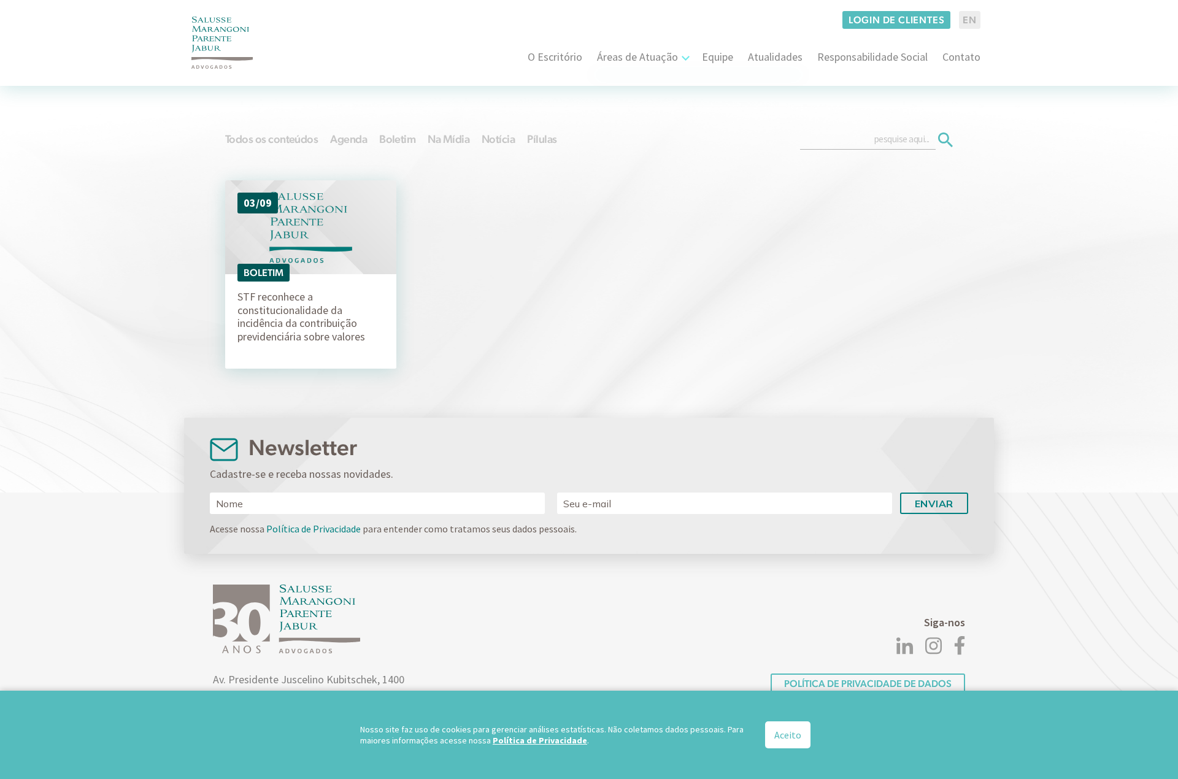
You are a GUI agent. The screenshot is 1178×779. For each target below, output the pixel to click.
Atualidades (775, 57)
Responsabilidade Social (872, 57)
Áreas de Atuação (637, 57)
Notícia (498, 138)
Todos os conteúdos (271, 138)
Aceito (787, 735)
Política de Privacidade (313, 529)
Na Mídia (448, 138)
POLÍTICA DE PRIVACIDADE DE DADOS (868, 683)
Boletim (397, 138)
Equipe (717, 57)
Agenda (348, 138)
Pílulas (541, 138)
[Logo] (222, 43)
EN (970, 20)
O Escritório (555, 57)
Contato (961, 57)
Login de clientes (897, 20)
